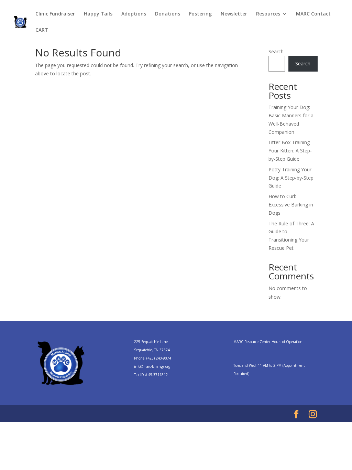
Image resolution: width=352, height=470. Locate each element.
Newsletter (234, 14)
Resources (268, 14)
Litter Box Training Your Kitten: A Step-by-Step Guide (290, 150)
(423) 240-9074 (158, 358)
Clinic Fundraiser (55, 14)
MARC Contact (313, 14)
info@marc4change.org (152, 366)
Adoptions (133, 14)
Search (276, 51)
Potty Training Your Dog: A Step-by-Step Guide (291, 177)
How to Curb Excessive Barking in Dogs (290, 204)
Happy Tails (98, 14)
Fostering (200, 14)
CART (41, 30)
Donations (167, 14)
